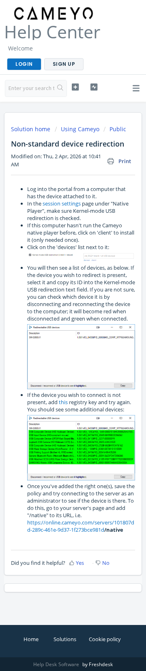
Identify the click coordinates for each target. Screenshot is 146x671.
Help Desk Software (57, 664)
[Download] (58, 334)
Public (118, 129)
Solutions (65, 639)
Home (31, 639)
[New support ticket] (75, 87)
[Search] (60, 88)
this (63, 402)
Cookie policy (105, 639)
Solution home (31, 129)
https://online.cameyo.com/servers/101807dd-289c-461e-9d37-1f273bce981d (80, 526)
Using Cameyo (80, 129)
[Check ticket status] (94, 87)
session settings (62, 203)
